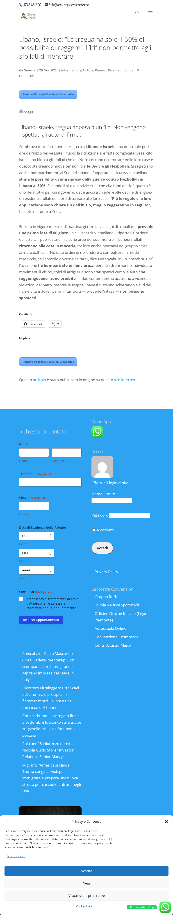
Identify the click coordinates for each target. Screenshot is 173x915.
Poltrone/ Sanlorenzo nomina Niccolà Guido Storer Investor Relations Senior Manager (48, 750)
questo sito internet (118, 379)
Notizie (88, 70)
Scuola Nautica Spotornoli (117, 605)
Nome (23, 461)
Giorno (23, 544)
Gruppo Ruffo (106, 596)
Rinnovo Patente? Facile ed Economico (48, 94)
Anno (22, 578)
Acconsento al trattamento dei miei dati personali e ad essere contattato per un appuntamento (52, 603)
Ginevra (30, 70)
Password (99, 515)
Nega (87, 883)
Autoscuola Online (110, 628)
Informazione (71, 70)
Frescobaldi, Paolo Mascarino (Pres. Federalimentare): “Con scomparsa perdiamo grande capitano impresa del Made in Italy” (48, 666)
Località (24, 514)
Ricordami (105, 530)
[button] (166, 821)
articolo (39, 379)
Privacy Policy (106, 571)
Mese (22, 561)
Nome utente (103, 493)
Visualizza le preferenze (86, 895)
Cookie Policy (84, 906)
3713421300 (32, 5)
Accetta (86, 871)
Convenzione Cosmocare (117, 636)
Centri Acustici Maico (113, 645)
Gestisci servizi (16, 856)
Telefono (35, 474)
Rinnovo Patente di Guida (114, 70)
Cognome (58, 461)
